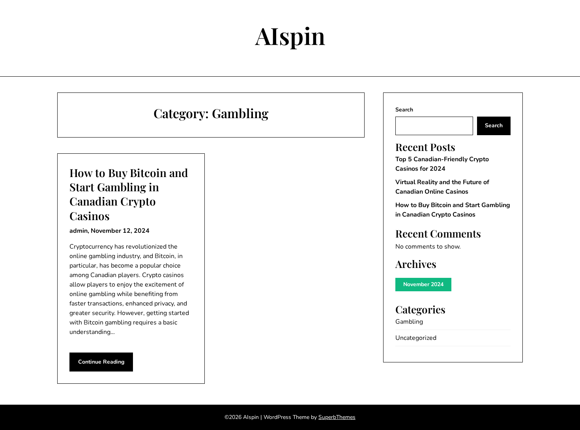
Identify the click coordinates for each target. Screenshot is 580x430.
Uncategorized (415, 338)
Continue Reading (101, 362)
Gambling (409, 321)
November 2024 (423, 284)
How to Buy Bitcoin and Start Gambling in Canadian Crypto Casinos (128, 194)
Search (404, 109)
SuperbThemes (336, 417)
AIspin (290, 35)
